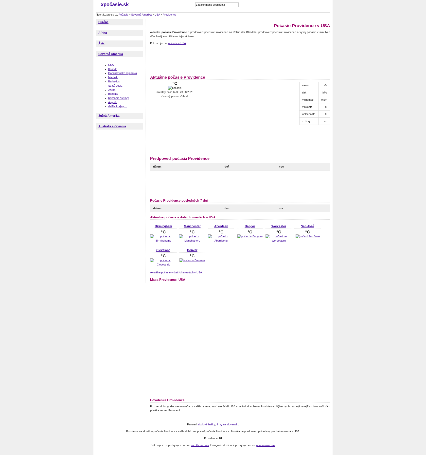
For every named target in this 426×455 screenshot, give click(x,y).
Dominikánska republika (122, 73)
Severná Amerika (141, 14)
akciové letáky (206, 424)
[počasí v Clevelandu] (163, 264)
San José (307, 226)
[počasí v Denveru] (192, 260)
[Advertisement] (240, 59)
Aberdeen (221, 226)
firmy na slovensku (227, 424)
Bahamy (113, 93)
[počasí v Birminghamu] (163, 240)
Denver (192, 250)
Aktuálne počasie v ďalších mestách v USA (176, 272)
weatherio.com (200, 445)
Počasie (123, 14)
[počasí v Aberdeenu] (221, 240)
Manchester (192, 226)
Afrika (102, 33)
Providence (169, 14)
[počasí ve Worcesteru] (279, 240)
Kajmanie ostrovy (118, 97)
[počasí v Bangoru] (250, 236)
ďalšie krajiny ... (117, 106)
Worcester (278, 226)
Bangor (250, 226)
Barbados (114, 81)
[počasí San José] (308, 236)
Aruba (111, 89)
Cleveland (163, 250)
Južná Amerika (109, 115)
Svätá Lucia (115, 85)
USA (157, 14)
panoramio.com (265, 445)
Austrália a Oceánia (112, 126)
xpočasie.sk (115, 4)
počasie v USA (177, 43)
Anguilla (112, 102)
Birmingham (163, 226)
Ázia (101, 43)
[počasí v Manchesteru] (192, 240)
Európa (103, 22)
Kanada (112, 69)
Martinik (113, 77)
